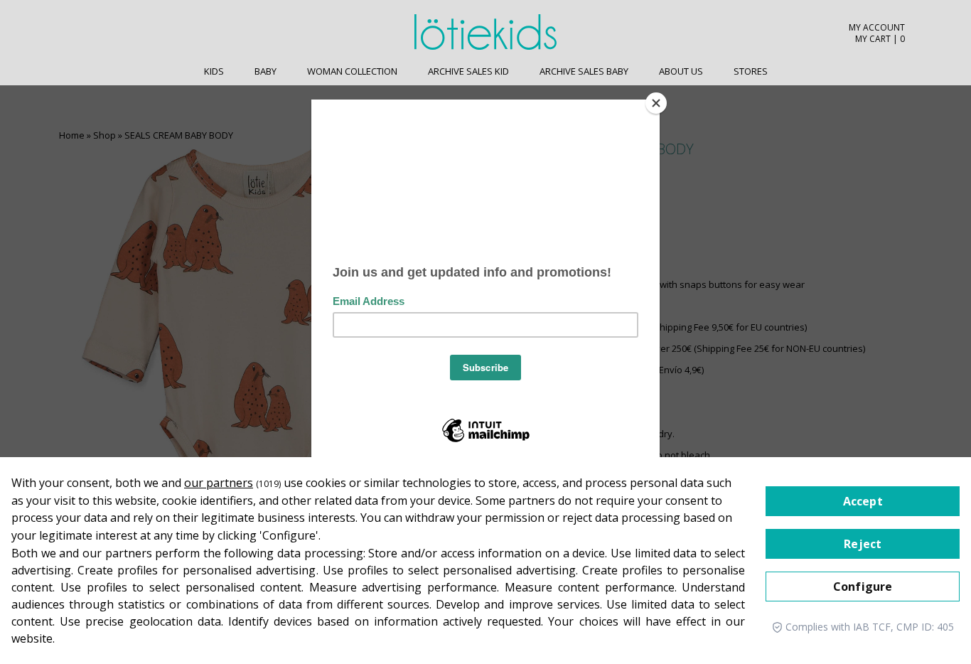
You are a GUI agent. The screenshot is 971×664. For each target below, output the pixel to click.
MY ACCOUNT (877, 27)
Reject (862, 544)
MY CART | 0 (880, 39)
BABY (265, 71)
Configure (862, 586)
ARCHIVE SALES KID (468, 71)
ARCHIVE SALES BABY (584, 71)
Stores (751, 71)
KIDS (214, 71)
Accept (863, 501)
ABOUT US (681, 71)
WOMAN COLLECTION (352, 71)
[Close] (656, 103)
